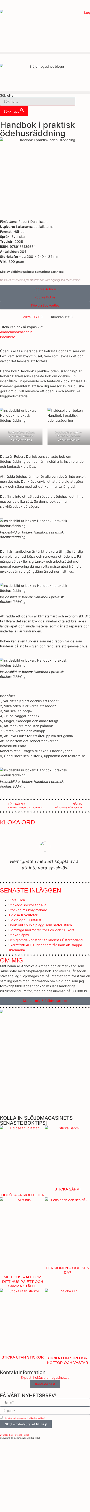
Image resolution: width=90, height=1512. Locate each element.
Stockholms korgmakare (27, 910)
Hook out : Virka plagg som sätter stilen (40, 925)
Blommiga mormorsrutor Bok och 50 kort (41, 930)
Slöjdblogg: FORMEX (24, 920)
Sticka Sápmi (18, 935)
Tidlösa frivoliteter (22, 915)
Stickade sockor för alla (27, 905)
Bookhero (7, 337)
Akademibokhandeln (16, 332)
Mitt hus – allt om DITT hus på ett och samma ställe (22, 1281)
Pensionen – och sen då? (67, 1270)
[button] (45, 53)
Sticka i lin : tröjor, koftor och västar (67, 1360)
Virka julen (16, 900)
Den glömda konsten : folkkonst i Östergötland (45, 940)
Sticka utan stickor (22, 1357)
